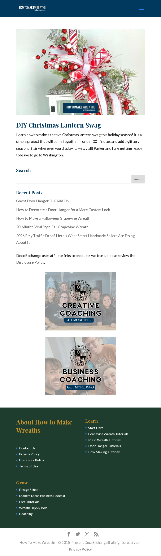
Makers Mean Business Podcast (42, 496)
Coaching (26, 514)
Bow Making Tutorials (104, 452)
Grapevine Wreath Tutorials (108, 434)
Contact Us (27, 448)
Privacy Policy (29, 454)
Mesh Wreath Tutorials (105, 440)
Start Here (95, 428)
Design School (29, 489)
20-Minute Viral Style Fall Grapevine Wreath (52, 226)
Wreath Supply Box (33, 508)
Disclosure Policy (30, 262)
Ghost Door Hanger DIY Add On (42, 201)
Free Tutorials (29, 502)
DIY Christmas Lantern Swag (58, 125)
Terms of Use (28, 466)
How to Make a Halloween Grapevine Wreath (53, 218)
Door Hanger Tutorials (104, 446)
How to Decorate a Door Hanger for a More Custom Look (63, 209)
